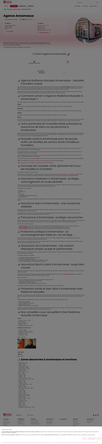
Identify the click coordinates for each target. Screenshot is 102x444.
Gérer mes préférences (91, 438)
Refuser (84, 438)
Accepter (99, 438)
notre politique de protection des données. (91, 442)
